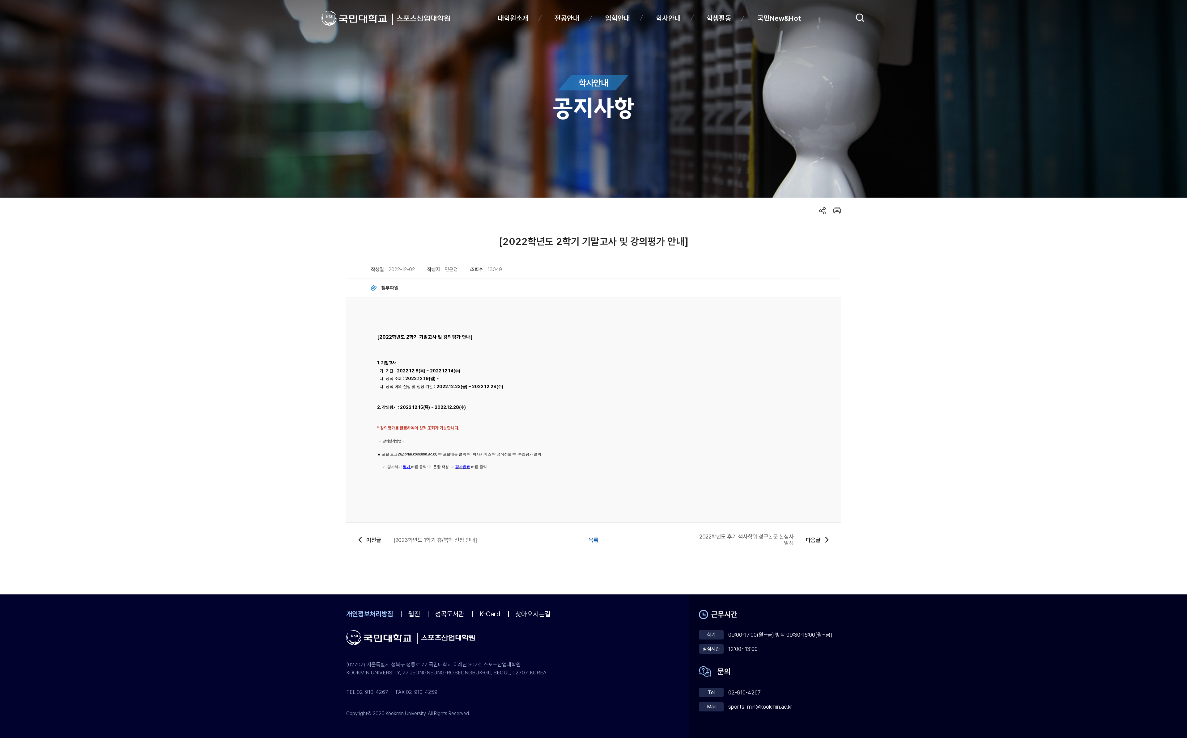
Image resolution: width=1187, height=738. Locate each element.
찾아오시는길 (533, 614)
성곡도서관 (449, 614)
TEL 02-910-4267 (367, 692)
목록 (593, 540)
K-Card (489, 614)
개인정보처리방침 (369, 614)
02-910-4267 (744, 692)
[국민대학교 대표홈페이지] (357, 18)
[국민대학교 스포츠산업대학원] (423, 18)
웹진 (414, 614)
